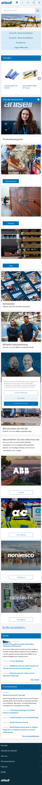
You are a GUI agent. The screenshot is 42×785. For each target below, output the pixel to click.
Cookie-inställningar (20, 392)
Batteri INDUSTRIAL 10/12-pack (30, 87)
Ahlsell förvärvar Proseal (19, 722)
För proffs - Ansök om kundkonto (21, 33)
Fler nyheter (35, 679)
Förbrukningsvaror (10, 181)
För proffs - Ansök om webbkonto (21, 38)
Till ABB (21, 492)
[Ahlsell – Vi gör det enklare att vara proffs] (6, 2)
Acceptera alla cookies (21, 403)
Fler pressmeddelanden (30, 736)
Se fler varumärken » (14, 627)
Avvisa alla (20, 398)
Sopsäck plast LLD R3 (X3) (10, 87)
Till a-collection (21, 535)
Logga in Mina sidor (21, 47)
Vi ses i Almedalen (17, 661)
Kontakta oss (21, 43)
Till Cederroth (21, 620)
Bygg (10, 265)
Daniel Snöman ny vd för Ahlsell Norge (24, 717)
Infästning (11, 223)
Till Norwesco (21, 577)
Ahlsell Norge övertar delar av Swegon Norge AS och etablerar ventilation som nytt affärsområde (20, 730)
